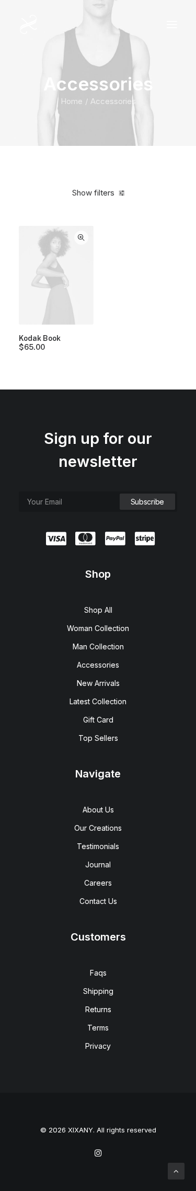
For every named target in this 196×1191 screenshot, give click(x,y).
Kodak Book (40, 342)
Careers (98, 882)
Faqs (98, 972)
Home (72, 101)
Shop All (98, 609)
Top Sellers (98, 738)
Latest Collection (98, 701)
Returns (98, 1009)
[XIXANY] (28, 24)
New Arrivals (98, 683)
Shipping (98, 991)
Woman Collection (98, 628)
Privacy (98, 1045)
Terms (98, 1027)
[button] (172, 24)
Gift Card (98, 719)
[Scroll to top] (176, 1170)
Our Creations (98, 827)
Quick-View (81, 238)
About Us (98, 809)
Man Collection (98, 646)
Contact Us (98, 901)
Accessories (98, 664)
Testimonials (98, 846)
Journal (98, 864)
